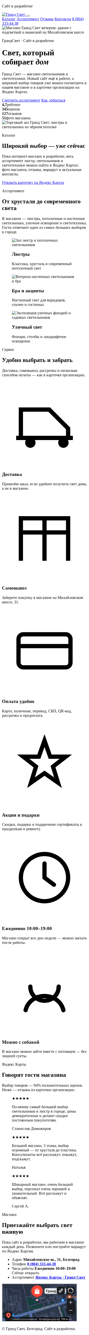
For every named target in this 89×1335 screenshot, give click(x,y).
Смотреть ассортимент (21, 100)
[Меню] (28, 16)
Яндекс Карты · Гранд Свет (60, 1277)
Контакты (63, 19)
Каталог (9, 19)
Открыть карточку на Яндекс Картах (33, 182)
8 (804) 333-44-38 (41, 1264)
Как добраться (53, 100)
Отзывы (47, 19)
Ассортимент (28, 19)
